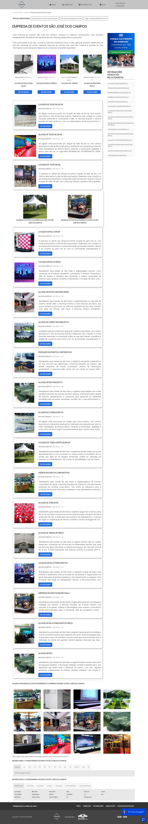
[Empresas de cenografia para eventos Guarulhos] (27, 699)
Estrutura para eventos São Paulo (120, 151)
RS (55, 767)
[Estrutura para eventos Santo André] (116, 744)
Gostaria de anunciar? (120, 4)
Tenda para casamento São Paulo (119, 106)
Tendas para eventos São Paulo (118, 88)
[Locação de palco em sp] (24, 251)
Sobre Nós (68, 5)
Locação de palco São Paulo (117, 155)
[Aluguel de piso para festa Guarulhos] (87, 721)
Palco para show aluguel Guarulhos (71, 18)
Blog (103, 5)
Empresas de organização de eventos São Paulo (121, 124)
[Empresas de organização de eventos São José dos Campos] (27, 744)
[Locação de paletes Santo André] (57, 744)
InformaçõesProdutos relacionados (115, 75)
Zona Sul (49, 786)
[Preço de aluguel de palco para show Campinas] (116, 721)
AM (83, 767)
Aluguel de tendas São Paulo (118, 83)
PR (45, 767)
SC (50, 767)
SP (40, 767)
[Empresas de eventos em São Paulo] (24, 612)
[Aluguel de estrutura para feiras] (24, 311)
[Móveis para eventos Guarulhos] (57, 699)
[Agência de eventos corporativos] (24, 491)
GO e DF (76, 767)
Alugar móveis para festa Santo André (96, 18)
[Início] (21, 4)
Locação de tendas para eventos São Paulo (120, 135)
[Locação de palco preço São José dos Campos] (27, 721)
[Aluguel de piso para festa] (24, 401)
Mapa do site (110, 806)
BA (65, 767)
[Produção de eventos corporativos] (24, 371)
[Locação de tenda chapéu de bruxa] (24, 461)
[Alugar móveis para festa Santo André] (116, 699)
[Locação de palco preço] (24, 281)
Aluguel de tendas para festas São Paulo (120, 111)
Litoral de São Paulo (85, 786)
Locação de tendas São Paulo (118, 102)
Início (54, 5)
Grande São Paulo (70, 786)
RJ (24, 767)
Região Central (19, 786)
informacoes (86, 5)
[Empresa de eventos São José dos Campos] (35, 207)
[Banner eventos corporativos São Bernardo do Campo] (87, 744)
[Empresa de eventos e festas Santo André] (57, 721)
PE (60, 767)
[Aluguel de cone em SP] (24, 522)
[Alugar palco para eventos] (24, 431)
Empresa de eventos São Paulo (118, 97)
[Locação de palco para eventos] (24, 582)
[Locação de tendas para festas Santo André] (87, 699)
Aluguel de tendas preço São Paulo (120, 140)
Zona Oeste (40, 786)
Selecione (17, 767)
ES (35, 767)
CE (70, 767)
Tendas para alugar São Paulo (118, 129)
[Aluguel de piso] (24, 672)
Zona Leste (59, 786)
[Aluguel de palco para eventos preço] (24, 642)
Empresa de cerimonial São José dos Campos (45, 18)
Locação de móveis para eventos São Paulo (120, 145)
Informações (98, 806)
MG (29, 767)
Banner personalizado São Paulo (119, 93)
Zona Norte (30, 786)
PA (88, 767)
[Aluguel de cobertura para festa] (24, 341)
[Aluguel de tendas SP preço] (24, 552)
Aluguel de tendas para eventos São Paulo (120, 118)
